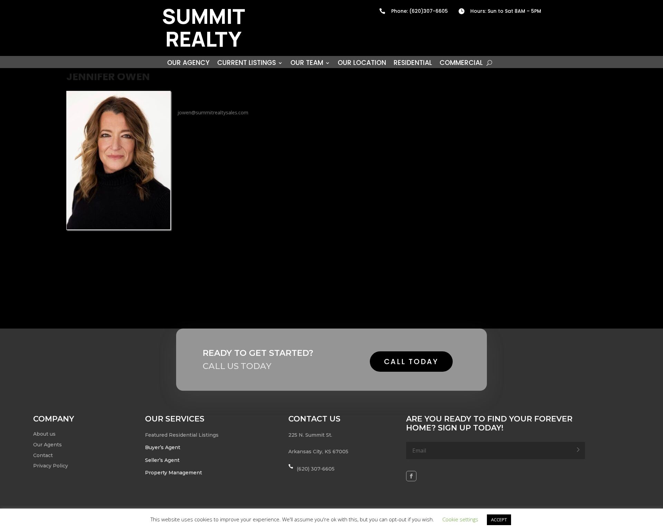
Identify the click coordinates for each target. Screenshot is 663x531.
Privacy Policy (50, 466)
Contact (43, 455)
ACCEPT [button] (499, 519)
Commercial (461, 63)
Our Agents (47, 445)
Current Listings (246, 63)
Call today (411, 362)
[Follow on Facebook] (411, 476)
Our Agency (188, 63)
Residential (413, 63)
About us (44, 434)
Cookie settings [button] (460, 519)
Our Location (362, 63)
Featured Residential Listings (182, 435)
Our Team (306, 63)
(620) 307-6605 (316, 469)
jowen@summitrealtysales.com (212, 112)
